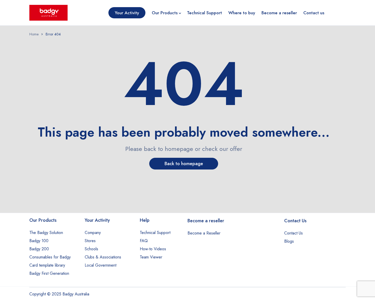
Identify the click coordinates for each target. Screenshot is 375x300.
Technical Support (155, 233)
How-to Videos (153, 249)
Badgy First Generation (49, 273)
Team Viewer (151, 257)
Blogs (289, 241)
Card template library (47, 265)
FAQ (144, 241)
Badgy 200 (39, 249)
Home (34, 34)
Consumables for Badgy (50, 257)
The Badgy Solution (46, 233)
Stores (90, 241)
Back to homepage (184, 163)
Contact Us (293, 233)
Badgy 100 (38, 241)
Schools (91, 249)
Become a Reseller (204, 233)
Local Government (100, 265)
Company (93, 233)
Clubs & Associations (103, 257)
